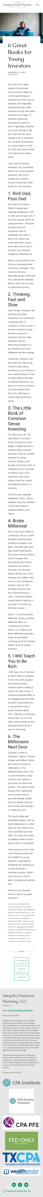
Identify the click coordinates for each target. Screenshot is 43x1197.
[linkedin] (14, 1185)
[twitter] (26, 1185)
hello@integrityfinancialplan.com (20, 1010)
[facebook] (20, 1185)
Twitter (21, 969)
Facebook (22, 960)
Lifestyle (13, 74)
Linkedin (21, 977)
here (4, 1050)
